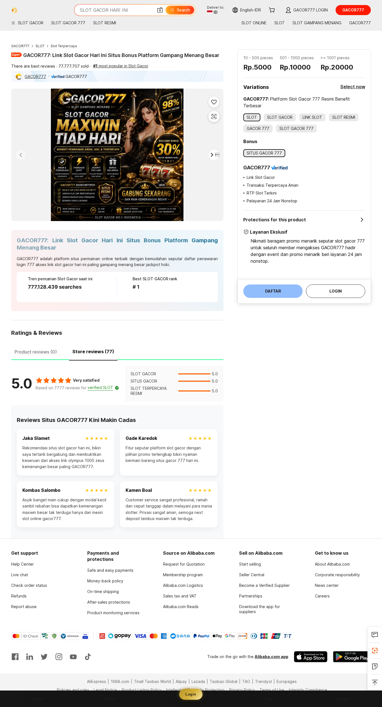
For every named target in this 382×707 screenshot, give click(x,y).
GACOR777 (20, 46)
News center (327, 585)
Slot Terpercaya (64, 46)
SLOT (40, 46)
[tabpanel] (117, 384)
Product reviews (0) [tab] (36, 352)
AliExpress (96, 681)
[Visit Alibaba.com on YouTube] (73, 657)
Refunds (19, 596)
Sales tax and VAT (180, 596)
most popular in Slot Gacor (120, 65)
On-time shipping (103, 591)
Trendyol (263, 681)
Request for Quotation (184, 564)
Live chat (19, 574)
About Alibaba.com (332, 564)
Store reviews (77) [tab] (93, 351)
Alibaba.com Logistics (183, 585)
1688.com (120, 681)
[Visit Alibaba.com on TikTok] (88, 657)
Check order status (29, 585)
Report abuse (24, 606)
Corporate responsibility (337, 574)
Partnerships (250, 596)
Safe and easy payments (110, 570)
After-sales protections (108, 602)
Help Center (22, 564)
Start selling (250, 564)
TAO (246, 681)
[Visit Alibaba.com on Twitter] (44, 657)
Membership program (183, 574)
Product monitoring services (113, 612)
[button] (160, 10)
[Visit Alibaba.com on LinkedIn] (30, 657)
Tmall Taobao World (152, 681)
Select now (352, 86)
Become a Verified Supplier (264, 585)
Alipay (181, 681)
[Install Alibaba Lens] (375, 650)
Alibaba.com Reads (181, 606)
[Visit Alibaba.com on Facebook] (15, 657)
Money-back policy (105, 580)
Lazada (198, 681)
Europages (287, 681)
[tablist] (117, 351)
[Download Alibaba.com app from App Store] (310, 656)
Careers (322, 596)
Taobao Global (223, 681)
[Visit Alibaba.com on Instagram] (59, 657)
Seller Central (251, 574)
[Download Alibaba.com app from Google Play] (352, 656)
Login (190, 694)
